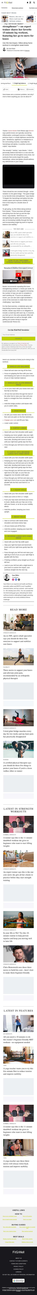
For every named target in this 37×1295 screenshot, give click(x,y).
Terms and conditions (18, 1263)
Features (27, 50)
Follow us (22, 89)
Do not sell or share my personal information (18, 1274)
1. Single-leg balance (19, 83)
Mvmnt (31, 131)
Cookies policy (18, 1269)
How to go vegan (27, 1219)
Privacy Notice (23, 345)
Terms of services (22, 343)
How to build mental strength (10, 1219)
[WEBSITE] (19, 580)
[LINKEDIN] (16, 580)
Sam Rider (12, 48)
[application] (18, 176)
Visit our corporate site (22, 1288)
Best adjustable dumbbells (9, 1227)
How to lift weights (27, 1216)
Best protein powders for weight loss (27, 1227)
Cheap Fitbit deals (9, 1242)
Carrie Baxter (12, 131)
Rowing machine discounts (9, 1239)
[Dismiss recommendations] (35, 13)
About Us (18, 1258)
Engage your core (10, 420)
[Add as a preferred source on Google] (18, 1281)
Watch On (6, 281)
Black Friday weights (27, 1239)
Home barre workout (17, 8)
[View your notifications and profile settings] (27, 2)
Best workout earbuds (27, 1231)
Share (6, 89)
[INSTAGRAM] (13, 580)
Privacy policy (18, 1266)
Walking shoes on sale (27, 1242)
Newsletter (31, 89)
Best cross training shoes (9, 1231)
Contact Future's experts (18, 1261)
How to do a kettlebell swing (10, 1216)
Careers (18, 1272)
